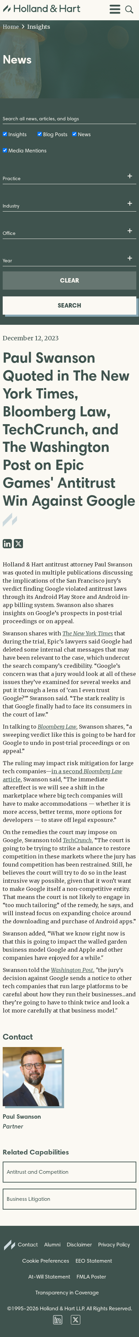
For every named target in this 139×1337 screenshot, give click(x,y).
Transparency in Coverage (67, 1292)
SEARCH (69, 305)
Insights (38, 26)
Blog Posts (55, 134)
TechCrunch (77, 840)
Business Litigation (28, 1199)
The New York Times (87, 633)
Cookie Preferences (45, 1261)
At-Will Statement (49, 1276)
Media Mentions (27, 150)
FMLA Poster (91, 1276)
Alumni (52, 1244)
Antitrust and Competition (37, 1172)
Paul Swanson (22, 1116)
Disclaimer (79, 1244)
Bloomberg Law (57, 726)
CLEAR (69, 280)
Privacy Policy (114, 1244)
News (84, 134)
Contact (27, 1244)
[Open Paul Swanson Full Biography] (32, 1104)
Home (11, 26)
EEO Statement (94, 1261)
